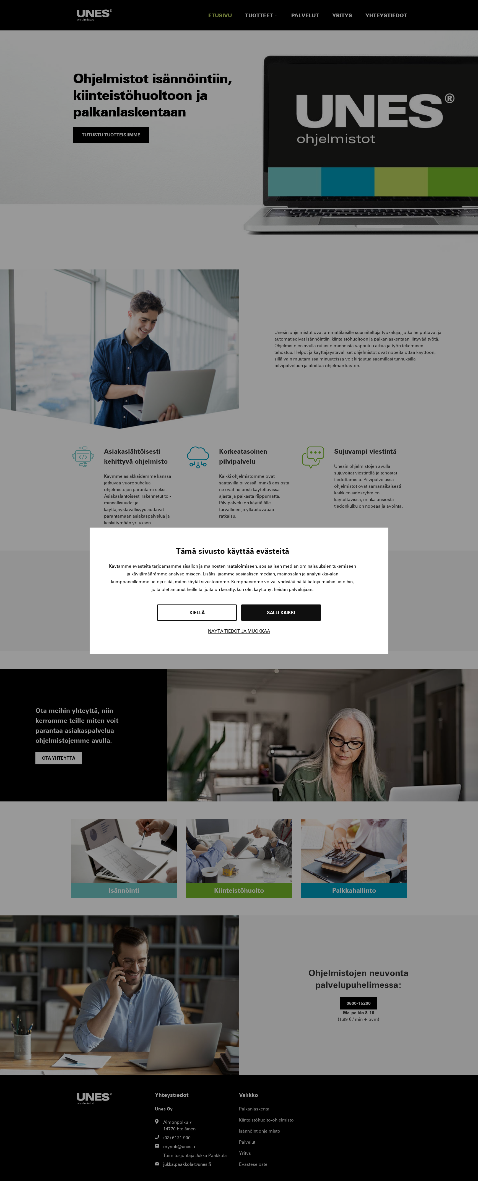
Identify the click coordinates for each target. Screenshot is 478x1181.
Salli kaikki (281, 612)
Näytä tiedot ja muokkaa (239, 631)
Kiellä (197, 612)
